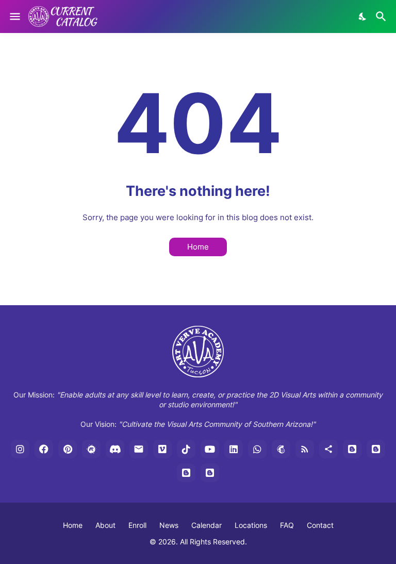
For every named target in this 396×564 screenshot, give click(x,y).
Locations (251, 525)
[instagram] (20, 449)
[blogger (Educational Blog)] (352, 449)
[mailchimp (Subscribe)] (281, 449)
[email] (138, 449)
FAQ (287, 525)
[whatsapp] (257, 449)
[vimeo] (162, 449)
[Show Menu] (14, 16)
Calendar (206, 525)
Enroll (137, 525)
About (105, 525)
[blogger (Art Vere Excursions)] (210, 472)
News (168, 525)
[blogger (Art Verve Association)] (186, 472)
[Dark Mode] (363, 16)
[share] (328, 449)
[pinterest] (67, 449)
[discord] (115, 449)
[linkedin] (233, 449)
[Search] (382, 16)
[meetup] (91, 449)
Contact (320, 525)
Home (198, 247)
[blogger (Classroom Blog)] (376, 449)
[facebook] (44, 449)
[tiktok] (186, 449)
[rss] (304, 449)
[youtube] (210, 449)
